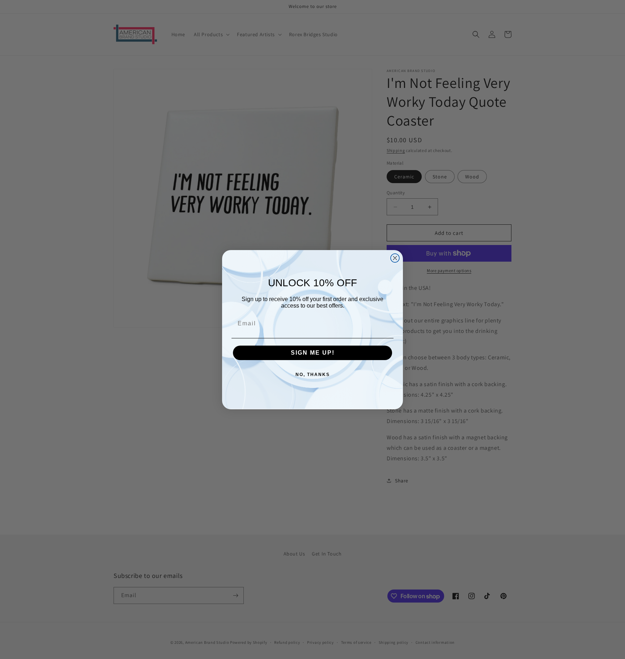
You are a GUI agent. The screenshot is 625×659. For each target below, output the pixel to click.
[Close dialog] (395, 258)
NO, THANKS (313, 374)
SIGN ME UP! (313, 353)
